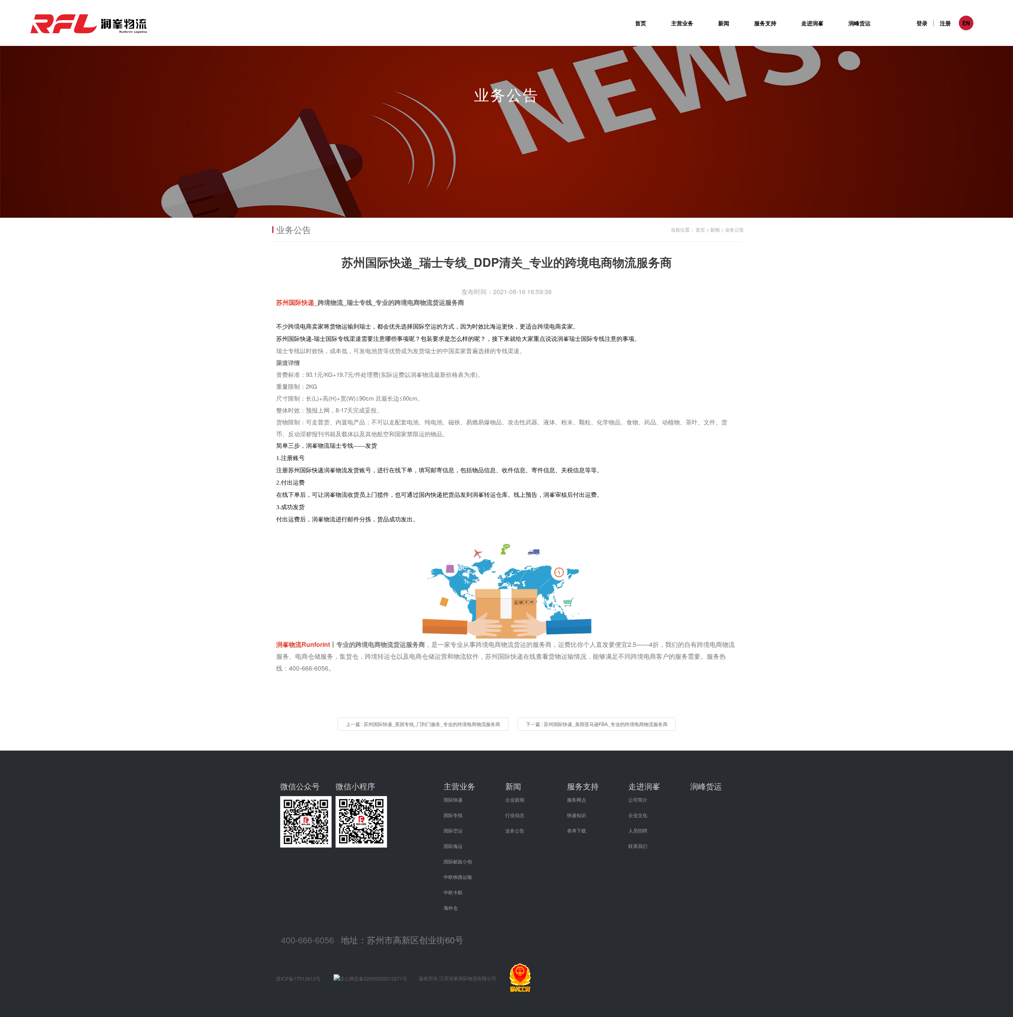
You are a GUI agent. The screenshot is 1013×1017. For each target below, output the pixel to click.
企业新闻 (514, 799)
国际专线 (453, 815)
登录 (922, 23)
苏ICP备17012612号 (298, 978)
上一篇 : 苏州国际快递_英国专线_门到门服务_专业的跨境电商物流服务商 (423, 723)
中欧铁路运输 (458, 876)
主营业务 (459, 786)
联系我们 (637, 845)
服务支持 (583, 786)
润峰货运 (859, 23)
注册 (945, 23)
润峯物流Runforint (303, 644)
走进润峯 (644, 786)
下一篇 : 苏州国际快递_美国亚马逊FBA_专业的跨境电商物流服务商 (597, 723)
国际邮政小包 (458, 861)
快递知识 (576, 815)
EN (966, 23)
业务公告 (734, 229)
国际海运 (453, 845)
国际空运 (453, 830)
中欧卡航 (453, 892)
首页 (640, 23)
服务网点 (576, 799)
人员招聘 (637, 830)
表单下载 (576, 830)
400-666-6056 (307, 939)
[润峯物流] (506, 582)
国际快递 (453, 799)
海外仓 (451, 907)
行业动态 (514, 815)
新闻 (715, 229)
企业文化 (637, 815)
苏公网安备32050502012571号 (373, 978)
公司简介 (637, 799)
